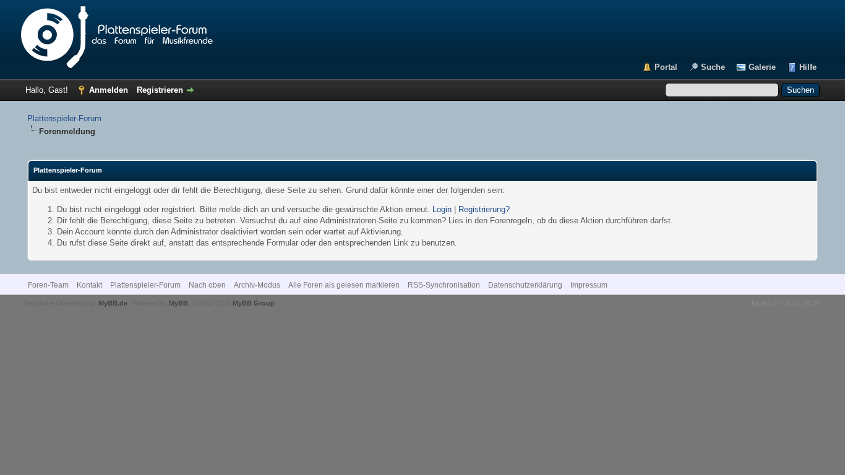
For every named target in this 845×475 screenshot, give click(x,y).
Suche (713, 67)
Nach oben (207, 285)
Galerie (762, 67)
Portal (665, 67)
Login (442, 209)
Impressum (588, 285)
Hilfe (808, 67)
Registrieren (160, 90)
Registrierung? (484, 209)
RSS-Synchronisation (444, 285)
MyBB (178, 303)
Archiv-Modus (257, 285)
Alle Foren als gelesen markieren (344, 285)
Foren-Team (48, 285)
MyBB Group (254, 303)
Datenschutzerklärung (525, 285)
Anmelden (108, 90)
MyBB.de (112, 303)
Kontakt (89, 285)
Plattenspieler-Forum (64, 118)
